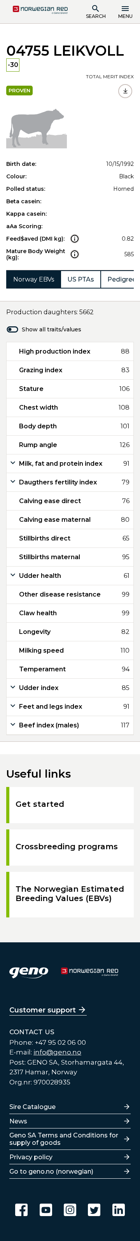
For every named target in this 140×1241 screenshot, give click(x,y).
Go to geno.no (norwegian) (51, 1171)
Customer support (42, 1010)
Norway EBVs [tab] (33, 279)
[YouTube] (46, 1210)
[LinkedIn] (118, 1210)
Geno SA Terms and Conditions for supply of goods (63, 1139)
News (18, 1121)
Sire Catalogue (32, 1107)
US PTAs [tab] (80, 279)
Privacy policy (30, 1157)
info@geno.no (57, 1052)
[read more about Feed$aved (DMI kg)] (74, 238)
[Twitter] (94, 1210)
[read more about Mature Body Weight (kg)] (74, 254)
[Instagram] (70, 1210)
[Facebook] (21, 1210)
